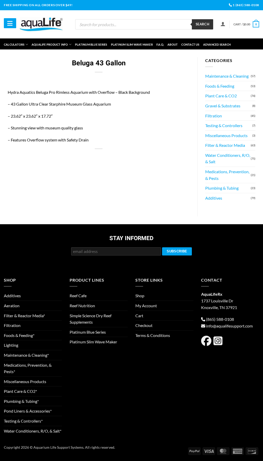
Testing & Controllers (223, 125)
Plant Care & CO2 (221, 95)
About (172, 44)
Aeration (12, 305)
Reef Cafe (78, 295)
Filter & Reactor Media (225, 145)
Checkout (144, 325)
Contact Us (190, 44)
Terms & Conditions (152, 335)
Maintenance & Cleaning (227, 76)
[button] (246, 24)
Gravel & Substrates (222, 105)
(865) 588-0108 (220, 319)
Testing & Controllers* (23, 420)
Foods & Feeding (219, 86)
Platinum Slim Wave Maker (132, 44)
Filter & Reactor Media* (24, 315)
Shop (139, 295)
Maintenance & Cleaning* (26, 355)
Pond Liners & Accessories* (28, 410)
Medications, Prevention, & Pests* (28, 368)
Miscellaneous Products (226, 135)
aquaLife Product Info (50, 44)
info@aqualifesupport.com (229, 325)
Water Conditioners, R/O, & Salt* (32, 430)
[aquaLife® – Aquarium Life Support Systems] (41, 24)
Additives (213, 198)
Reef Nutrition (82, 305)
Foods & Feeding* (19, 335)
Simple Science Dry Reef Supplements (90, 319)
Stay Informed (131, 238)
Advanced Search (217, 44)
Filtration (213, 115)
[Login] (223, 24)
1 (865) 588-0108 (245, 5)
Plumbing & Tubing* (21, 401)
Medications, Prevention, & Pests (227, 175)
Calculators (14, 44)
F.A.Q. (160, 44)
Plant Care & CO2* (20, 391)
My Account (146, 305)
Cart (139, 315)
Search (202, 24)
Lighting (11, 345)
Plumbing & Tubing (222, 188)
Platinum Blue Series (91, 44)
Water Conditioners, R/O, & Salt (227, 158)
